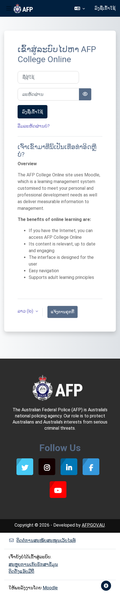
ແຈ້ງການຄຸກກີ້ (62, 312)
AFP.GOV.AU (93, 525)
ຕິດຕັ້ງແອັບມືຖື (21, 571)
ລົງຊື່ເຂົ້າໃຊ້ (105, 8)
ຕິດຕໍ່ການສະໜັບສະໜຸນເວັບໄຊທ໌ (46, 540)
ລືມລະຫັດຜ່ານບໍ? (34, 126)
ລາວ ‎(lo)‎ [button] (26, 311)
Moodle (50, 587)
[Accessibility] (106, 586)
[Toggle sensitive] (85, 94)
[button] (79, 8)
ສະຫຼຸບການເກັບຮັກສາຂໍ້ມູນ (33, 564)
